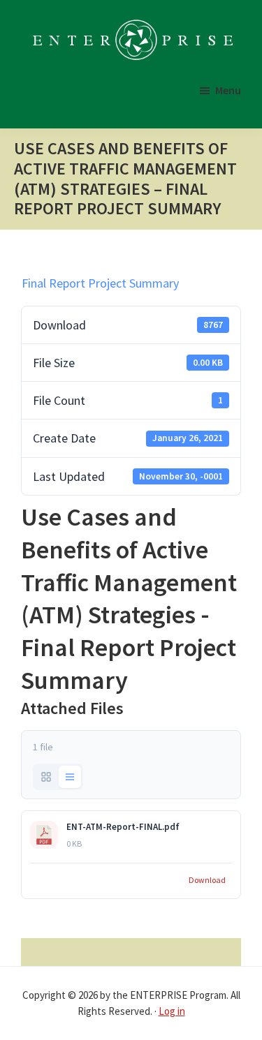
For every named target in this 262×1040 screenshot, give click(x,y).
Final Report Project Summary (100, 283)
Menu (228, 90)
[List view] (70, 777)
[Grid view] (46, 777)
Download (207, 880)
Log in (172, 1011)
